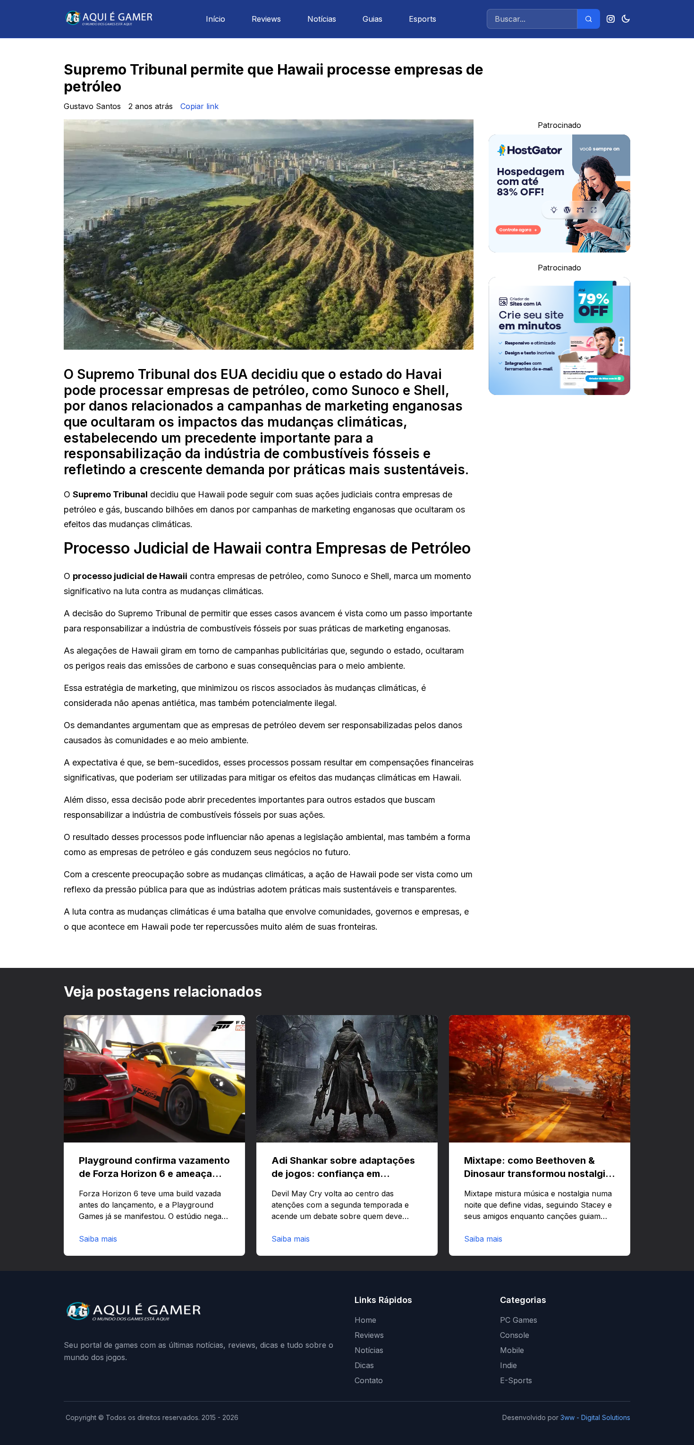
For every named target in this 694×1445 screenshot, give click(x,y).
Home (365, 1320)
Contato (369, 1380)
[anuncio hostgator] (559, 193)
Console (514, 1335)
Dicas (364, 1365)
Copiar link (199, 106)
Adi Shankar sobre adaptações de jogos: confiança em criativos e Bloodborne (343, 1174)
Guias (372, 19)
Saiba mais (98, 1238)
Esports (422, 19)
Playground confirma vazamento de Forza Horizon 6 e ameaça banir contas (154, 1174)
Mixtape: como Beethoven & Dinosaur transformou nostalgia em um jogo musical (537, 1174)
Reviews (266, 19)
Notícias (321, 19)
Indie (508, 1365)
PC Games (518, 1320)
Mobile (512, 1350)
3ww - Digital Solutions (595, 1417)
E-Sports (516, 1380)
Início (215, 19)
